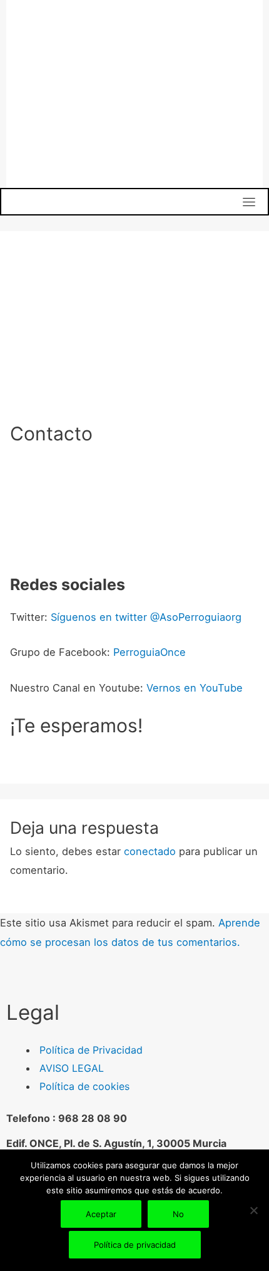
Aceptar (101, 1214)
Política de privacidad (135, 1245)
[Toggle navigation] (248, 201)
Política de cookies (84, 1086)
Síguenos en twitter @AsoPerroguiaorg (146, 617)
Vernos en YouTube (194, 688)
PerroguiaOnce (149, 652)
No (178, 1214)
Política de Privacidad (91, 1050)
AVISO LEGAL (71, 1068)
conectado (150, 851)
